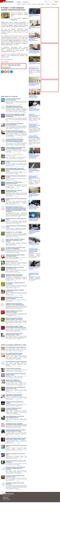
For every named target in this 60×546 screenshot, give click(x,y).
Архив (23, 4)
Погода (34, 4)
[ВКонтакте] (2, 71)
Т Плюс (19, 37)
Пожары (48, 4)
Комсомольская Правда (14, 64)
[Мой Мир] (11, 71)
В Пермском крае (5, 54)
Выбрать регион (6, 498)
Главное (19, 4)
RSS (9, 499)
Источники (28, 4)
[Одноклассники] (5, 71)
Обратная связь (5, 497)
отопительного (10, 23)
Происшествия (40, 4)
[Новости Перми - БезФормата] (7, 1)
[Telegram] (8, 71)
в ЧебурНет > (54, 4)
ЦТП (25, 36)
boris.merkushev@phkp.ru (7, 59)
